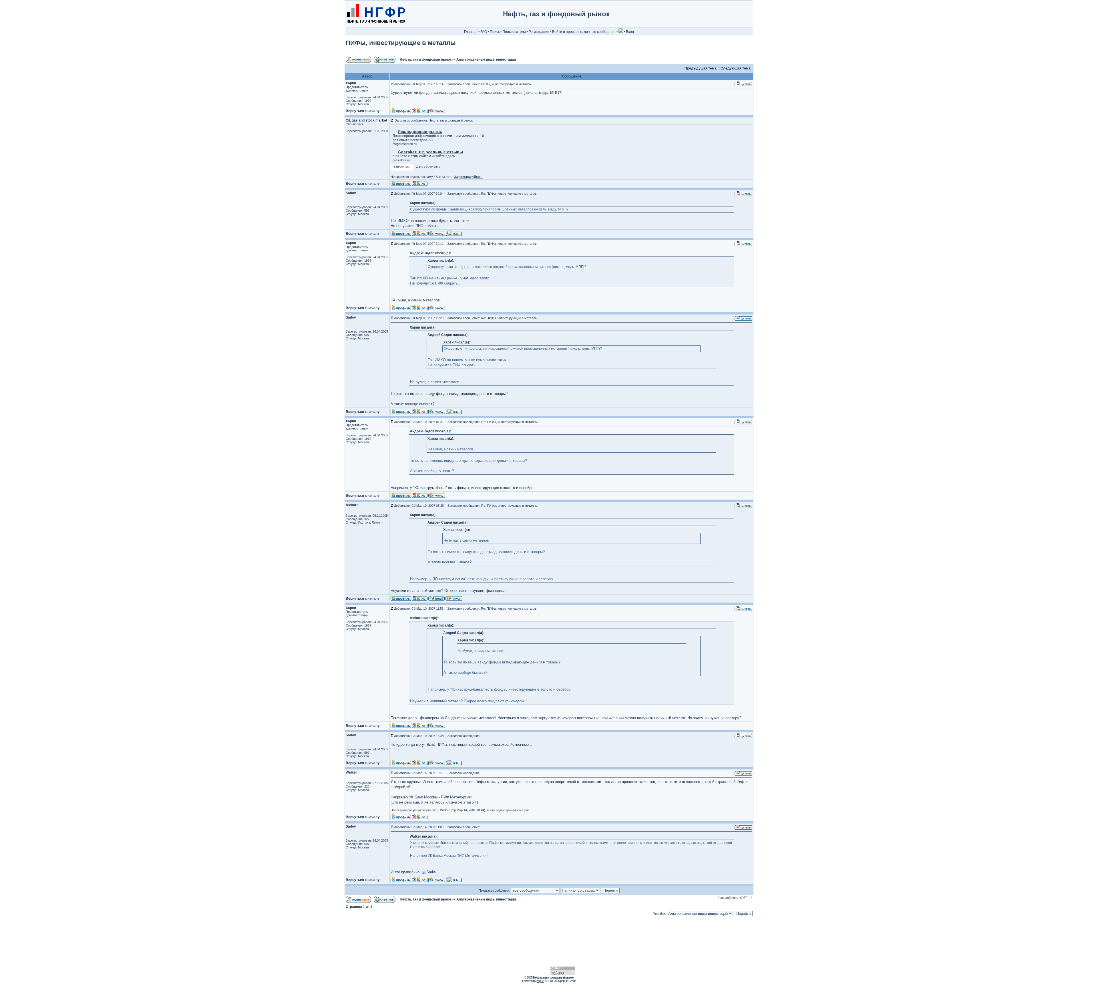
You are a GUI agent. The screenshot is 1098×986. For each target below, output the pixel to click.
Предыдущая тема (701, 68)
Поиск (495, 32)
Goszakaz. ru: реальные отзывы (430, 152)
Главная (471, 32)
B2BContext (401, 166)
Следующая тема (736, 68)
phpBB (540, 981)
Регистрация (539, 32)
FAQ (483, 32)
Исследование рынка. (420, 131)
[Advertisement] (728, 14)
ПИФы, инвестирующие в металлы (401, 42)
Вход (630, 32)
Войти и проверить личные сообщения (584, 32)
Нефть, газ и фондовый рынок (425, 59)
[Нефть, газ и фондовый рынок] (375, 26)
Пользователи (514, 32)
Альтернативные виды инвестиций (486, 59)
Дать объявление (428, 166)
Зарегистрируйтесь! (468, 176)
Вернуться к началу (363, 111)
